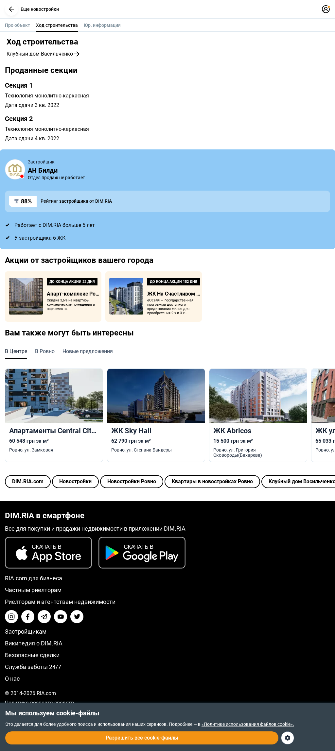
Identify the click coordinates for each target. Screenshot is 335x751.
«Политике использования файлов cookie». (248, 724)
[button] (11, 9)
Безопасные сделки (32, 655)
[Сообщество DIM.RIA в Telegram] (44, 616)
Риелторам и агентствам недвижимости (60, 601)
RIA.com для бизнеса (33, 578)
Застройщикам (25, 631)
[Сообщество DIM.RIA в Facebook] (27, 616)
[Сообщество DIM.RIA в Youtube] (60, 616)
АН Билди (43, 170)
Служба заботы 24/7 (33, 666)
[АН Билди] (15, 169)
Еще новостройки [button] (40, 9)
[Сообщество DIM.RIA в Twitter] (76, 616)
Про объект (17, 25)
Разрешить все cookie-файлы (142, 738)
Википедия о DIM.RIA (33, 643)
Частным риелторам (33, 590)
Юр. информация (102, 25)
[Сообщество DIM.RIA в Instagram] (11, 616)
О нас (12, 678)
